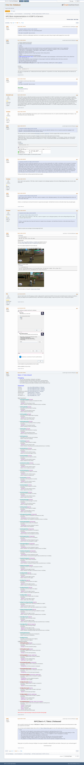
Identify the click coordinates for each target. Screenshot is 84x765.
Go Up (6, 751)
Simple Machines (13, 763)
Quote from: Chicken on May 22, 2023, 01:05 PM (28, 195)
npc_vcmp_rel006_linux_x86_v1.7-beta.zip (36, 389)
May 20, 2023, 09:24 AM (22, 94)
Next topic (76, 19)
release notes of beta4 (35, 289)
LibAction (60, 62)
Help (68, 763)
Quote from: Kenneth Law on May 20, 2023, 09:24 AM (29, 161)
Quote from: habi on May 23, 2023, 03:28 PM (28, 213)
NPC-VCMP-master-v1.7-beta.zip (34, 394)
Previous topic (70, 19)
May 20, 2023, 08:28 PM (22, 159)
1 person (19, 90)
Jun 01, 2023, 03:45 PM (21, 293)
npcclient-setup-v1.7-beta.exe (34, 392)
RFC (26, 57)
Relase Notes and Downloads (26, 43)
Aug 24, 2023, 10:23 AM (21, 372)
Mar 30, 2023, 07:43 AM (22, 78)
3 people (19, 74)
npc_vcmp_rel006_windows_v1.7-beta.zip (36, 387)
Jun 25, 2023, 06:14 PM (21, 308)
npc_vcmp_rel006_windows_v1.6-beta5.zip (30, 242)
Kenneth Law (9, 95)
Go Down (7, 22)
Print (77, 22)
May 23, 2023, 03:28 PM (22, 193)
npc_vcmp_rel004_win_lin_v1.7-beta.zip (35, 391)
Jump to (61, 756)
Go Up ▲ (78, 763)
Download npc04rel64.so (23, 88)
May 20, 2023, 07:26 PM (22, 111)
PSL (7, 294)
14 (21, 22)
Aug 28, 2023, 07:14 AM (21, 718)
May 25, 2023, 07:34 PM (22, 233)
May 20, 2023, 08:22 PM (22, 125)
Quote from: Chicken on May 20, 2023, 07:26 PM (28, 128)
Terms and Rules (73, 763)
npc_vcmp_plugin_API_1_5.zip (34, 395)
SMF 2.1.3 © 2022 (7, 763)
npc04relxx (47, 133)
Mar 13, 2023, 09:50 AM (22, 40)
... (20, 22)
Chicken (8, 111)
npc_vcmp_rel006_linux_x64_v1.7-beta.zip (36, 388)
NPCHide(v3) (37, 133)
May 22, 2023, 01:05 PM (22, 178)
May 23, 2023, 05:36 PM (22, 210)
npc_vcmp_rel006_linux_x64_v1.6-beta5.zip (29, 243)
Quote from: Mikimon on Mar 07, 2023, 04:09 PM (28, 29)
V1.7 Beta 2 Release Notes (44, 728)
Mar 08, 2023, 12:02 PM (22, 26)
